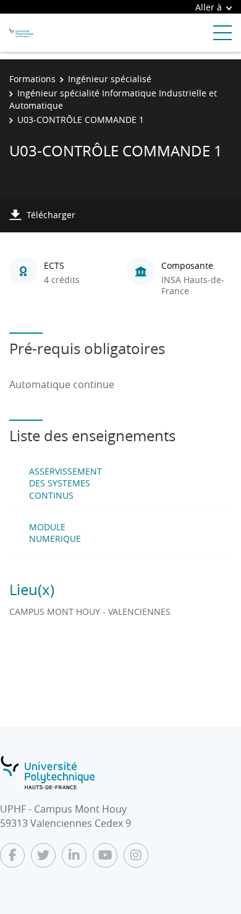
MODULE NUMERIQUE (55, 533)
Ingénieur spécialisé (109, 79)
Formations (32, 79)
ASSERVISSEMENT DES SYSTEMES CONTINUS (65, 483)
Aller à (208, 7)
